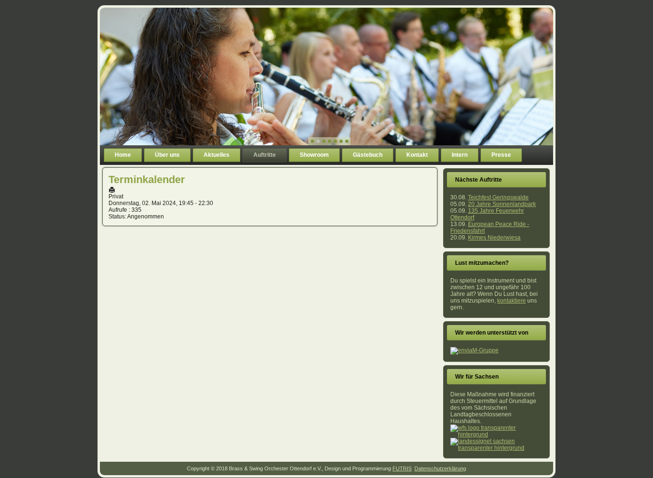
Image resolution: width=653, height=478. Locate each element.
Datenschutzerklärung (440, 468)
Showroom (314, 155)
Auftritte (264, 155)
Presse (501, 155)
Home (123, 155)
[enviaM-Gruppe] (474, 350)
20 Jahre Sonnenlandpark (502, 204)
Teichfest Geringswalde (498, 197)
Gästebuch (367, 155)
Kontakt (417, 155)
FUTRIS (402, 468)
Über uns (167, 155)
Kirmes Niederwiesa (494, 237)
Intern (460, 155)
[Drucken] (112, 189)
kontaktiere (511, 300)
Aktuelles (216, 155)
